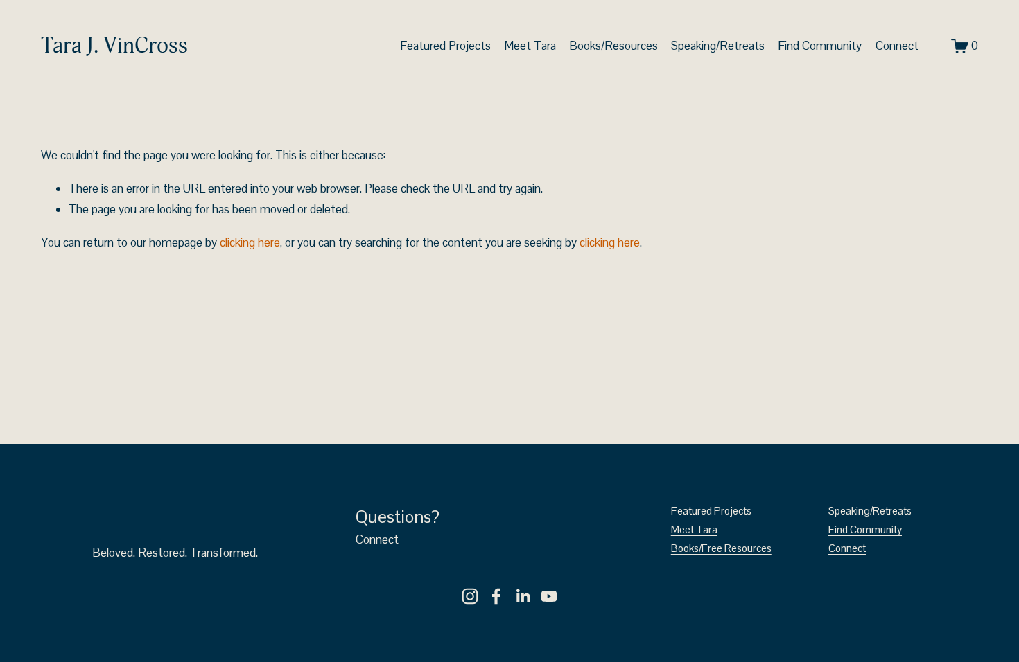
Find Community (820, 45)
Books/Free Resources (721, 548)
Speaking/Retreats (718, 45)
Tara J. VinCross (114, 46)
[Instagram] (470, 596)
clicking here (250, 242)
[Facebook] (496, 596)
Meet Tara (530, 45)
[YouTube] (549, 596)
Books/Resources (613, 45)
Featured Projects (445, 45)
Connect (897, 45)
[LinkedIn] (522, 596)
